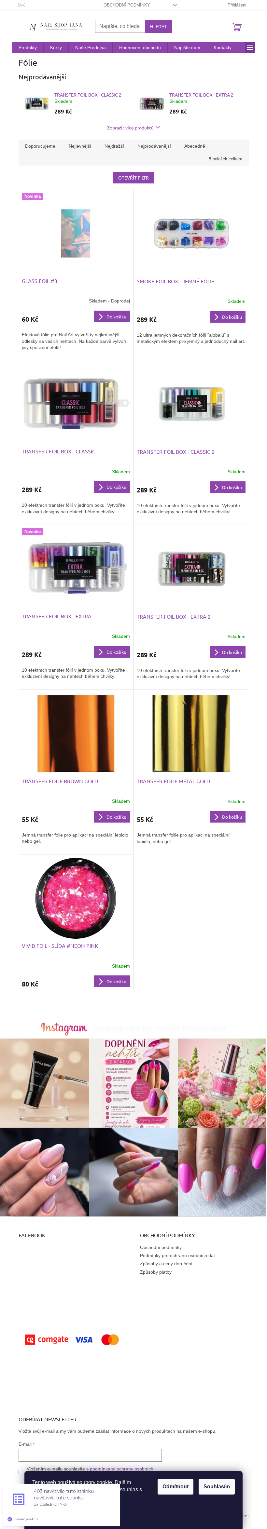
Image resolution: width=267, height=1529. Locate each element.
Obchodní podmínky (127, 5)
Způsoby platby (156, 1272)
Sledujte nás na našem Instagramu (159, 1028)
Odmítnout (175, 1486)
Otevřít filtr (133, 178)
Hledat (158, 26)
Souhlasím (217, 1486)
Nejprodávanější (154, 146)
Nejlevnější (80, 146)
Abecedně (194, 146)
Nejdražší (114, 146)
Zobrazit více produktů (130, 127)
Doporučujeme (40, 146)
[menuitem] (27, 47)
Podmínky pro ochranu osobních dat (177, 1255)
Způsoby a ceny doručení (166, 1263)
